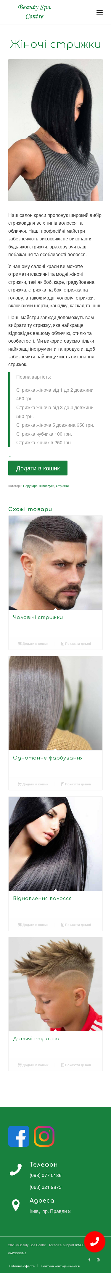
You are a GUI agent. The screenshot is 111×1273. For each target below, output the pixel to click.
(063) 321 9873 (46, 1187)
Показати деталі (77, 643)
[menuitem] (22, 1265)
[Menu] (99, 12)
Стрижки (62, 485)
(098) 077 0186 (46, 1175)
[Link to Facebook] (89, 1259)
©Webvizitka (17, 1252)
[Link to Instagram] (98, 1259)
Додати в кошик (38, 468)
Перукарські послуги (38, 485)
